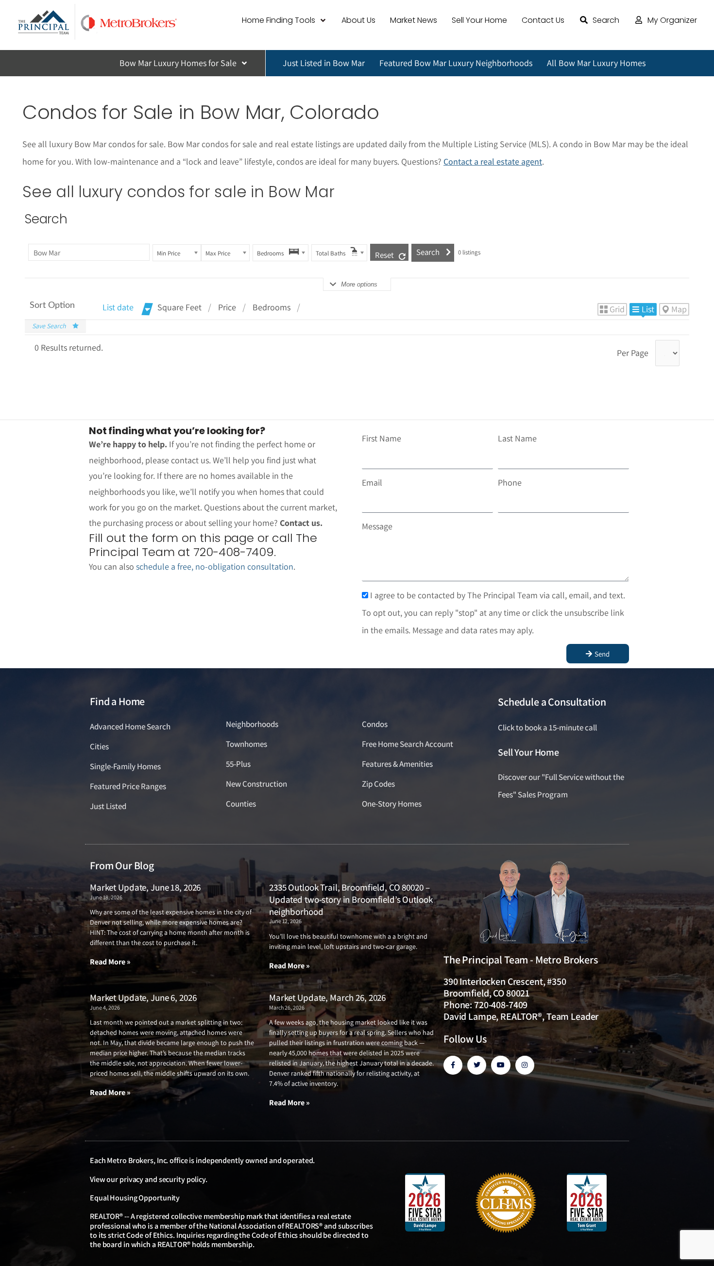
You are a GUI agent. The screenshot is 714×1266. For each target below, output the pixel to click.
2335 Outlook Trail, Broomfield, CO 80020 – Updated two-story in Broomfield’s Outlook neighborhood (351, 899)
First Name (381, 438)
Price (227, 307)
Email (372, 482)
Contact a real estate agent (492, 161)
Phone (510, 482)
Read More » (110, 962)
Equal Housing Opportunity (135, 1198)
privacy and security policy (162, 1179)
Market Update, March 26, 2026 (327, 997)
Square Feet (179, 307)
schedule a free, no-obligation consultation (214, 566)
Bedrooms (271, 307)
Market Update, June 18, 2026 (145, 887)
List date (118, 307)
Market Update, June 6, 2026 (143, 997)
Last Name (517, 438)
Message (377, 526)
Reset (384, 255)
